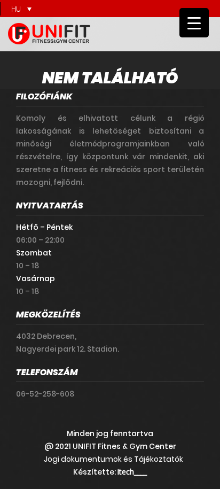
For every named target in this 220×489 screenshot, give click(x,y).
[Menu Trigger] (194, 22)
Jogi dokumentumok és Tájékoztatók (113, 459)
